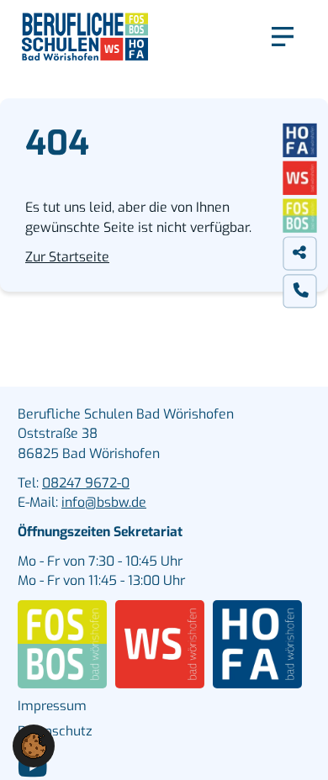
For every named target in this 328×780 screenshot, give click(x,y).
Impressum (52, 706)
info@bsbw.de (103, 502)
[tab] (300, 253)
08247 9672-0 (86, 483)
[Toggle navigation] (283, 36)
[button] (33, 745)
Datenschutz (55, 731)
